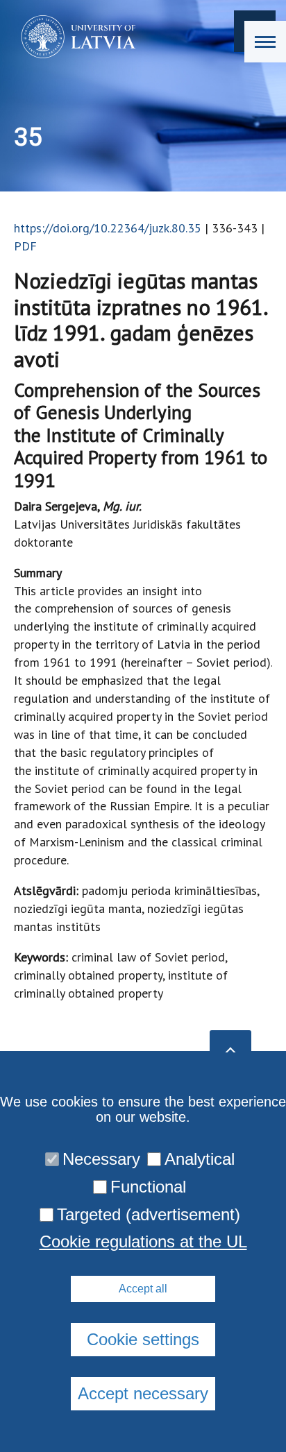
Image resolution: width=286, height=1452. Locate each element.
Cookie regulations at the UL (143, 1242)
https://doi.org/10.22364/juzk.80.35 (107, 228)
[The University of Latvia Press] (74, 36)
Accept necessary (143, 1393)
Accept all (143, 1289)
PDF (25, 246)
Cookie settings (143, 1339)
